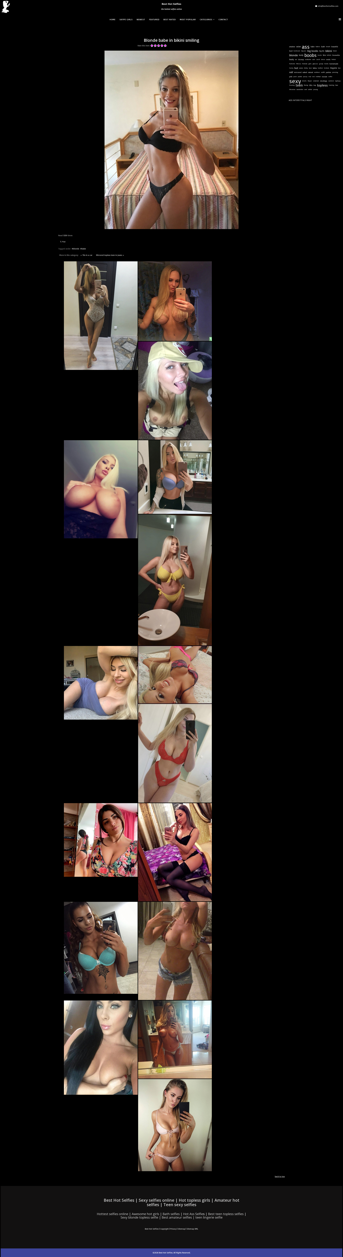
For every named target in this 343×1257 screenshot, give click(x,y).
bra (324, 55)
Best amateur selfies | (192, 1217)
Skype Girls (126, 19)
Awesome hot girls (145, 1214)
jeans (301, 68)
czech (318, 59)
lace (310, 68)
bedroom (297, 51)
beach (328, 47)
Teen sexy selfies (179, 1204)
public (300, 77)
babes (318, 47)
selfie (330, 77)
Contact (223, 19)
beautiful (334, 47)
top (315, 85)
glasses (315, 64)
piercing (335, 72)
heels (326, 64)
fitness (298, 64)
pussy (305, 77)
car (296, 59)
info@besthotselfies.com (328, 6)
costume (308, 59)
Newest (141, 19)
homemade (333, 64)
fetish (334, 59)
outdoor (317, 72)
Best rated (169, 19)
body (301, 55)
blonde (76, 248)
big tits (321, 51)
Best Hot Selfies (171, 3)
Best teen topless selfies (226, 1214)
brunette (336, 55)
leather (320, 68)
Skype (310, 81)
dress (323, 59)
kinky (306, 68)
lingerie (333, 68)
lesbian (326, 68)
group (321, 64)
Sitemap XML (192, 1229)
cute (313, 59)
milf (291, 72)
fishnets (292, 64)
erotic (328, 59)
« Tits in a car (86, 255)
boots (320, 55)
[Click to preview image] (171, 140)
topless (322, 85)
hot (296, 68)
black (335, 51)
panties (328, 72)
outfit (323, 72)
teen (299, 85)
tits (310, 85)
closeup (301, 59)
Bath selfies (171, 1214)
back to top (280, 1176)
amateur (292, 47)
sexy (295, 81)
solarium (316, 81)
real (309, 77)
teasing (292, 85)
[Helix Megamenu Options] (340, 19)
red (313, 77)
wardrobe (300, 89)
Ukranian (292, 89)
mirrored (297, 72)
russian (324, 77)
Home (112, 19)
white (310, 89)
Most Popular (188, 19)
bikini (328, 51)
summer (331, 81)
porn (295, 77)
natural (310, 72)
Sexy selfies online (156, 1200)
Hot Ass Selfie (193, 1214)
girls (310, 64)
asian (298, 46)
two (336, 85)
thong (306, 85)
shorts (304, 81)
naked (305, 72)
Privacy (173, 1229)
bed (290, 51)
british (329, 55)
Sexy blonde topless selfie (139, 1217)
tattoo (338, 81)
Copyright (164, 1229)
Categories (206, 19)
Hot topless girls (194, 1200)
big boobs (312, 50)
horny (291, 68)
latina (315, 68)
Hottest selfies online (112, 1214)
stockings (323, 81)
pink (290, 77)
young (315, 89)
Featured (154, 19)
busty (291, 59)
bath (323, 46)
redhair (318, 77)
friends (304, 64)
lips (339, 68)
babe (84, 248)
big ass (303, 51)
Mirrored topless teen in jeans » (110, 255)
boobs (310, 55)
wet (305, 89)
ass (306, 46)
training (331, 85)
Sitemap (181, 1229)
